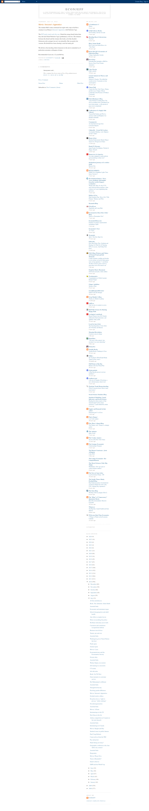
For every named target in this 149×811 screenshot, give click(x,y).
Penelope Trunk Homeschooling (98, 386)
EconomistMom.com (95, 221)
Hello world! (92, 433)
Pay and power (94, 740)
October (93, 590)
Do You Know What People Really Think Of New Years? (98, 358)
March (93, 776)
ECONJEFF (75, 9)
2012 (90, 576)
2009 (90, 786)
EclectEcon (92, 206)
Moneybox (92, 347)
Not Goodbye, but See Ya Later (97, 32)
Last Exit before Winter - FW (96, 475)
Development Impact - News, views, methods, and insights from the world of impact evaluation (97, 181)
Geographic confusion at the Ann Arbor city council (100, 746)
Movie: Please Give (96, 756)
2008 (90, 788)
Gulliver (91, 303)
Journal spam (94, 647)
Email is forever (94, 762)
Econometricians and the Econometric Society (97, 653)
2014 (90, 570)
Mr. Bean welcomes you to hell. (99, 623)
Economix (92, 235)
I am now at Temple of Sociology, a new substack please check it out (98, 381)
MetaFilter (92, 338)
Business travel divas (96, 630)
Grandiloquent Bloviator (96, 291)
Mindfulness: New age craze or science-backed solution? (97, 467)
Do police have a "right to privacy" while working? (98, 700)
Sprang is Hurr (93, 286)
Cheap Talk (92, 87)
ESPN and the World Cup (97, 764)
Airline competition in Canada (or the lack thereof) (100, 719)
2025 (90, 539)
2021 (90, 551)
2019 (90, 556)
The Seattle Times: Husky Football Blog (96, 480)
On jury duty (94, 657)
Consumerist (93, 122)
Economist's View (94, 229)
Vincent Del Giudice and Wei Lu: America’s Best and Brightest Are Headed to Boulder (97, 115)
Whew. (90, 26)
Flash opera (93, 644)
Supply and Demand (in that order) (97, 410)
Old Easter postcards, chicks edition (98, 271)
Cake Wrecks (93, 69)
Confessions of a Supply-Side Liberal (97, 111)
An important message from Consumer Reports (96, 124)
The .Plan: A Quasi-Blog (96, 423)
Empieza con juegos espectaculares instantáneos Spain (98, 223)
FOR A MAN (92, 71)
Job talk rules (94, 671)
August (93, 595)
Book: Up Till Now (95, 674)
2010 (90, 582)
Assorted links (94, 606)
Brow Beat (92, 59)
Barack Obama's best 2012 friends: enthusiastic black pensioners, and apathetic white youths (98, 317)
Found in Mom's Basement (97, 270)
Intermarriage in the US (97, 712)
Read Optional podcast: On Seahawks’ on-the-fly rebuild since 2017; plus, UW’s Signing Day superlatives (99, 484)
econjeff (92, 797)
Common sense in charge (95, 334)
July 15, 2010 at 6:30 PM (53, 75)
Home (61, 83)
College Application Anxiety (96, 55)
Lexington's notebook (95, 314)
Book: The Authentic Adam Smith (100, 603)
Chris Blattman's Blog (96, 99)
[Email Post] (62, 57)
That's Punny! (93, 417)
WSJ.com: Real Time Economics (99, 515)
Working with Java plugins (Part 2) (98, 492)
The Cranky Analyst (95, 438)
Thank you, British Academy (96, 299)
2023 (90, 545)
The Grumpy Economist (96, 444)
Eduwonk (92, 241)
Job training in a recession (97, 666)
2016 (90, 565)
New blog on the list (96, 715)
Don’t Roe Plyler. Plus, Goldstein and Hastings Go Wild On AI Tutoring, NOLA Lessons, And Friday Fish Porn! (98, 245)
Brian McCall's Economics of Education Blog (98, 52)
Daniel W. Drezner (94, 146)
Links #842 (92, 454)
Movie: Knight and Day (97, 728)
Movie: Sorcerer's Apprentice (98, 693)
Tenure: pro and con (96, 633)
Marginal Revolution (95, 332)
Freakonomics (93, 276)
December (94, 584)
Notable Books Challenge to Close (98, 351)
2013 (90, 573)
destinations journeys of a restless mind (99, 163)
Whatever (92, 507)
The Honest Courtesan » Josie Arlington (98, 451)
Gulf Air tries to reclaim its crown (97, 305)
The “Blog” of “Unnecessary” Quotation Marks (98, 498)
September (94, 593)
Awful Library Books (95, 31)
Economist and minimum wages (99, 609)
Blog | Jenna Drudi (94, 43)
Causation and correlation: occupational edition (98, 626)
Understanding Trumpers (95, 446)
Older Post (80, 83)
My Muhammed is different (98, 682)
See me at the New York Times (97, 439)
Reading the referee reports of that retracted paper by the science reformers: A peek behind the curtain (98, 402)
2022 (90, 548)
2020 (90, 553)
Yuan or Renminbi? (95, 759)
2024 (90, 542)
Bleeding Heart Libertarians (97, 37)
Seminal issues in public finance (99, 731)
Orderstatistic (93, 370)
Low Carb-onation (93, 419)
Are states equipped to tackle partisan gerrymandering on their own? (98, 157)
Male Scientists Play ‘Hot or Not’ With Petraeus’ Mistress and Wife (99, 198)
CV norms (93, 668)
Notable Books (93, 349)
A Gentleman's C (94, 24)
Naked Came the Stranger (95, 292)
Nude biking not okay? (97, 743)
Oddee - (91, 356)
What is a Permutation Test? (96, 216)
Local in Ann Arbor (95, 324)
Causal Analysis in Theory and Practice (98, 76)
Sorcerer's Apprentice (59, 30)
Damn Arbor (93, 138)
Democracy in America (96, 154)
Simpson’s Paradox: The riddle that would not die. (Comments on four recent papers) (98, 80)
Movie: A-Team (94, 709)
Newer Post (42, 83)
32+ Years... (92, 230)
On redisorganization (96, 704)
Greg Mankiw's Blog (95, 297)
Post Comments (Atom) (53, 87)
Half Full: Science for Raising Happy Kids (98, 310)
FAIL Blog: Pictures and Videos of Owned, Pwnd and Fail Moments (98, 255)
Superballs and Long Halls (96, 208)
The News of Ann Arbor (96, 473)
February (93, 779)
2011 (90, 579)
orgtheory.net (93, 378)
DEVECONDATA (94, 170)
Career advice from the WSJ (98, 737)
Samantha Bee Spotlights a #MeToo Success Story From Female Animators (98, 63)
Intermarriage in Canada (97, 726)
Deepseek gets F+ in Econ (95, 412)
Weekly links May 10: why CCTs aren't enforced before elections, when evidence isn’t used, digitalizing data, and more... (98, 188)
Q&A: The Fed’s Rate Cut (96, 237)
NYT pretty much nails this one (50, 34)
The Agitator (93, 431)
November (94, 587)
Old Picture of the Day (95, 364)
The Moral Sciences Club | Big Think (98, 464)
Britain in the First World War (96, 365)
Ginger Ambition (94, 284)
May (92, 771)
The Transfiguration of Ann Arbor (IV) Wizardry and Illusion (98, 326)
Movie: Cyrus (94, 649)
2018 (90, 559)
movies (46, 59)
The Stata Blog (93, 491)
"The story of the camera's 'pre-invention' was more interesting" (97, 341)
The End (91, 39)
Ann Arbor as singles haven (98, 617)
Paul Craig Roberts (95, 734)
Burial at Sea (92, 166)
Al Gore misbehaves (96, 601)
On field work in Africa (96, 696)
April (92, 774)
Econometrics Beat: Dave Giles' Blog (98, 213)
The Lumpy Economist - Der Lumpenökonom (97, 459)
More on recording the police (98, 620)
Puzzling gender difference (98, 690)
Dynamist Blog (93, 203)
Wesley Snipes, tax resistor (98, 663)
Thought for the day (96, 688)
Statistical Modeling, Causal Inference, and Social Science (98, 398)
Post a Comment (43, 80)
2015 (90, 568)
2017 (90, 562)
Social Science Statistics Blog (98, 394)
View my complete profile (95, 801)
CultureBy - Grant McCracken (98, 130)
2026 (90, 536)
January (93, 782)
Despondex (93, 753)
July (92, 598)
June (92, 768)
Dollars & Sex (93, 195)
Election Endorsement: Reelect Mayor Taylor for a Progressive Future (99, 140)
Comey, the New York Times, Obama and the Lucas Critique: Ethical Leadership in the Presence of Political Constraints (99, 91)
